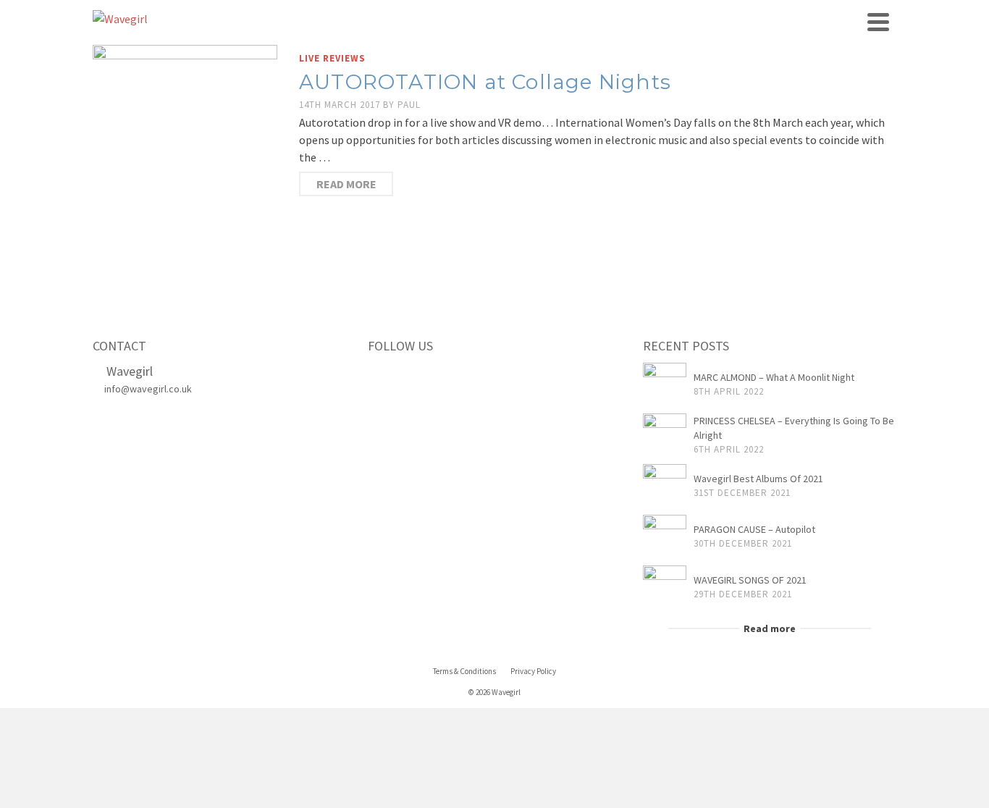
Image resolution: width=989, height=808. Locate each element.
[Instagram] (444, 376)
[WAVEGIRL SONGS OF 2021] (664, 587)
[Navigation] (878, 21)
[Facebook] (383, 376)
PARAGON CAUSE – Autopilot (754, 529)
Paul (409, 104)
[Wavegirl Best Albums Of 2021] (664, 486)
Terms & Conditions (464, 671)
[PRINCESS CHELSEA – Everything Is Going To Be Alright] (664, 435)
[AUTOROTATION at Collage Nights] (185, 149)
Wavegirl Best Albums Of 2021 (758, 478)
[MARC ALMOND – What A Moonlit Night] (664, 384)
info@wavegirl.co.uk (148, 388)
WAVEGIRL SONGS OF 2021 (750, 579)
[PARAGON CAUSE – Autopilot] (664, 536)
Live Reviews (332, 58)
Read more (346, 184)
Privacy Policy (533, 671)
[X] (413, 376)
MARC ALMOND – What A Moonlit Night (774, 377)
